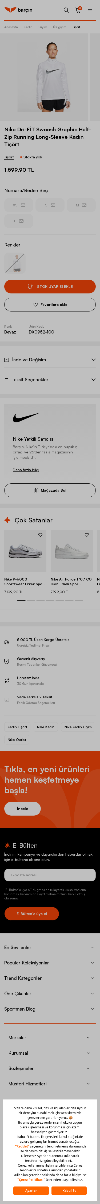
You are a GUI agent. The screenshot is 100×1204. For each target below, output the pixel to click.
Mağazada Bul (53, 490)
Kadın (28, 27)
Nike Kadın (45, 727)
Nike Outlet (17, 740)
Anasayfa (11, 27)
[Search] (66, 10)
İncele (22, 808)
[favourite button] (40, 535)
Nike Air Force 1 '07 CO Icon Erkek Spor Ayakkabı (71, 581)
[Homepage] (18, 10)
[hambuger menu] (90, 10)
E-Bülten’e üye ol (32, 913)
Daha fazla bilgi (26, 469)
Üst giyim (59, 27)
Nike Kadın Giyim (78, 727)
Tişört (76, 27)
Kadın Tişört (17, 727)
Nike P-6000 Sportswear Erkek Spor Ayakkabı (24, 581)
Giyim (42, 27)
